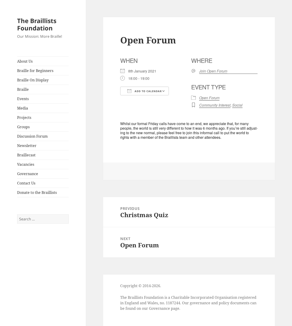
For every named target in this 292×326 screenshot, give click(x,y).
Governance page (164, 308)
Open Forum (209, 97)
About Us (25, 61)
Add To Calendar (148, 91)
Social (237, 105)
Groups (23, 126)
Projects (24, 117)
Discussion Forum (32, 136)
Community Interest (214, 105)
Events (23, 98)
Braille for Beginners (35, 70)
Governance (27, 173)
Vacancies (25, 164)
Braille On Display (33, 80)
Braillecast (26, 155)
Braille (23, 89)
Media (22, 108)
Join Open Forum (213, 71)
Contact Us (26, 183)
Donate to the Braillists (37, 192)
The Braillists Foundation (36, 24)
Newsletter (26, 145)
